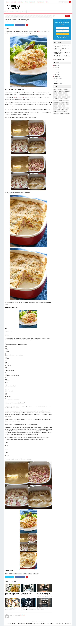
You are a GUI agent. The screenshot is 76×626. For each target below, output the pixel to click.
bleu (6, 573)
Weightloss (36, 573)
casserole (25, 33)
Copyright (20, 2)
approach (59, 89)
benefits (55, 91)
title (55, 111)
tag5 (59, 109)
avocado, (65, 89)
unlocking (60, 111)
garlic (68, 96)
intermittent (61, 100)
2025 (54, 89)
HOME (6, 11)
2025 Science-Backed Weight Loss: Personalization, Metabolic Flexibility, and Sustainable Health (44, 595)
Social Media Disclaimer (30, 623)
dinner (55, 96)
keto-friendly (56, 102)
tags (63, 109)
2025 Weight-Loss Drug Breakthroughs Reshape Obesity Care (28, 609)
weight (65, 111)
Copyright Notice (59, 623)
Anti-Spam (13, 2)
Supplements (57, 78)
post (67, 104)
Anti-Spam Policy (68, 623)
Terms (47, 2)
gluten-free (56, 98)
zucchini (67, 113)
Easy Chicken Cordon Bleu (19, 97)
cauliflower (67, 91)
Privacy (7, 2)
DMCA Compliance (50, 623)
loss (67, 102)
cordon (15, 573)
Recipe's (56, 76)
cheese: (55, 93)
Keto (55, 72)
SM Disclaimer (40, 2)
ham (41, 92)
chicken (38, 31)
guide (61, 98)
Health (10, 16)
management (62, 104)
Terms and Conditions (11, 623)
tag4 (55, 109)
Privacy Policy (21, 623)
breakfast (61, 91)
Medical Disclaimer (41, 623)
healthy (55, 100)
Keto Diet (6, 22)
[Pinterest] (27, 25)
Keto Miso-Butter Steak (59, 59)
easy (59, 96)
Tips (29, 11)
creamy (65, 93)
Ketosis (23, 11)
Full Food (56, 67)
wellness (62, 113)
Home (7, 16)
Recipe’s (11, 11)
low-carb (55, 104)
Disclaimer (32, 2)
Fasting (18, 11)
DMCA (26, 2)
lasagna (29, 573)
